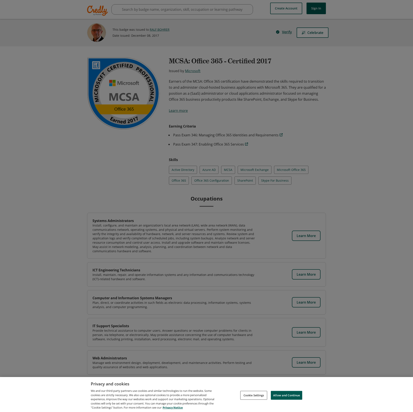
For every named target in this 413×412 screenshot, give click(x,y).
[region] (206, 394)
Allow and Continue (286, 395)
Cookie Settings (253, 395)
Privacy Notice (173, 407)
